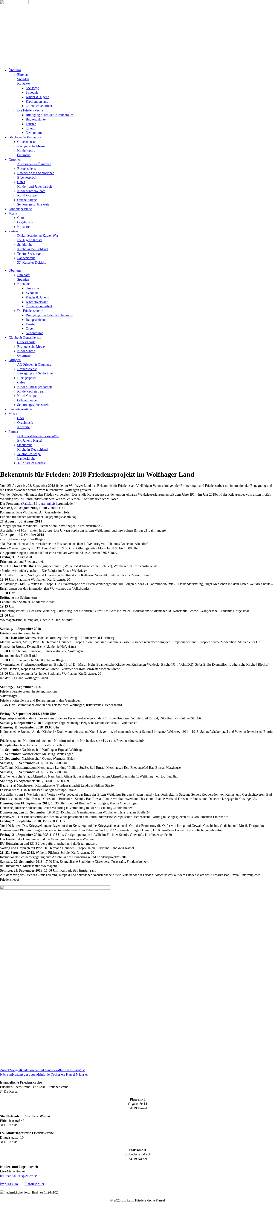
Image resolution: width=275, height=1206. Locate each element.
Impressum (9, 1184)
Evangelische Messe (31, 146)
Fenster (31, 124)
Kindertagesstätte (20, 209)
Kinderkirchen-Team (31, 191)
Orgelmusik (25, 222)
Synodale (32, 92)
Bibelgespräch (27, 177)
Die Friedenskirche (30, 110)
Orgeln (30, 128)
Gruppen (15, 159)
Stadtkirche (24, 244)
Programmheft (45, 503)
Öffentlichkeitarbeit (39, 106)
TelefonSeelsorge (29, 253)
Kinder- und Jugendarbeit (34, 186)
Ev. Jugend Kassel (29, 240)
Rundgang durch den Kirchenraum (49, 115)
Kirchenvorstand (37, 101)
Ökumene (24, 155)
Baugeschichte (36, 119)
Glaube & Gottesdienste (25, 137)
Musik (13, 213)
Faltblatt (27, 503)
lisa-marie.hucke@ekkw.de (18, 1176)
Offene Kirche (27, 200)
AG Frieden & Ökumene (34, 164)
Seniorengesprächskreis (33, 204)
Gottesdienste (26, 142)
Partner (13, 231)
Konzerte (23, 227)
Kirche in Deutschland (32, 249)
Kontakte (23, 83)
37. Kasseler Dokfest (31, 262)
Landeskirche (26, 258)
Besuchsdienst (27, 168)
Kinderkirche (26, 150)
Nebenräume (34, 133)
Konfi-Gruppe (27, 195)
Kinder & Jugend (37, 97)
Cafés (21, 182)
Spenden (23, 79)
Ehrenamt (23, 74)
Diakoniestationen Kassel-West (38, 235)
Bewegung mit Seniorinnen (35, 173)
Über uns (15, 70)
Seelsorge (32, 88)
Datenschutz (34, 1184)
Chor (20, 218)
